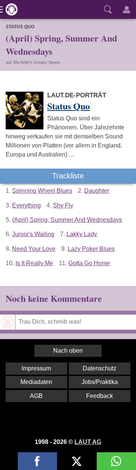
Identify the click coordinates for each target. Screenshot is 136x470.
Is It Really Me (34, 263)
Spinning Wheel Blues (42, 190)
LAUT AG (87, 442)
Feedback (99, 396)
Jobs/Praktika (100, 382)
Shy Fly (63, 205)
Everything (26, 205)
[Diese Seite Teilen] (37, 461)
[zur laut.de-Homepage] (9, 9)
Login (126, 9)
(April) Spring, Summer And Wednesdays (67, 220)
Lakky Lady (81, 234)
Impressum (36, 368)
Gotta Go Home (89, 263)
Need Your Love (34, 249)
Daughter (96, 190)
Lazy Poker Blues (91, 249)
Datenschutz (99, 368)
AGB (36, 396)
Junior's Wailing (33, 234)
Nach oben (68, 350)
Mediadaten (36, 382)
